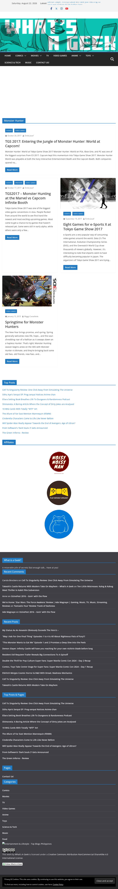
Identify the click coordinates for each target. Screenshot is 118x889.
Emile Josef (29, 135)
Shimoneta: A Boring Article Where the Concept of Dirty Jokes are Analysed (38, 404)
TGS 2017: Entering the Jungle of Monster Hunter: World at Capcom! (52, 143)
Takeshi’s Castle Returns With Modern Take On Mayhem (29, 685)
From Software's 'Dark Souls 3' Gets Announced (25, 428)
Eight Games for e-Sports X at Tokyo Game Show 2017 (87, 226)
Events (9, 131)
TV (47, 55)
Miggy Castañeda (31, 316)
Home (8, 55)
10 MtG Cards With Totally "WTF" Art (19, 408)
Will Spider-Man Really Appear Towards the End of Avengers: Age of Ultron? (38, 423)
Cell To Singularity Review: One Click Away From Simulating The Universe (37, 389)
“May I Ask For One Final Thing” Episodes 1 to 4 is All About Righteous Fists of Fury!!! (43, 636)
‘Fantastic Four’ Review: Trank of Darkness (34, 606)
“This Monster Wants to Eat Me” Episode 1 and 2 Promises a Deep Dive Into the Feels (44, 642)
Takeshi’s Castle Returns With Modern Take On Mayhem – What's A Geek (38, 586)
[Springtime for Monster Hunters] (30, 291)
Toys (88, 55)
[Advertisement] (59, 96)
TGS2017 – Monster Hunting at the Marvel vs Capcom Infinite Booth (28, 198)
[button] (24, 56)
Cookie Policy (58, 884)
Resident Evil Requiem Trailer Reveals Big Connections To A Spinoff (35, 654)
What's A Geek (22, 854)
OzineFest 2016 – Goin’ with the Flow (29, 596)
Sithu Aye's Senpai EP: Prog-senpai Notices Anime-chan (29, 394)
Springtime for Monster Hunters (24, 324)
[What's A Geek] (59, 20)
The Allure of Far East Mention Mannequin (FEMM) (26, 413)
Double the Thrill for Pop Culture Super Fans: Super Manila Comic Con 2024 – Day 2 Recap (46, 660)
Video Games (60, 55)
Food (4, 839)
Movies (35, 55)
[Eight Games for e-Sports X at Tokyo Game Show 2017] (88, 193)
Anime (75, 55)
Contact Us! (42, 62)
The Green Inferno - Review (15, 432)
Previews (18, 183)
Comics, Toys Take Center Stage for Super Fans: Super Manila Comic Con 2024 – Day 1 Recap (47, 666)
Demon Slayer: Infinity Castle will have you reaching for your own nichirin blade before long (74, 5)
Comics (19, 55)
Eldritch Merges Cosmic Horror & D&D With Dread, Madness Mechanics (37, 673)
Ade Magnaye (9, 612)
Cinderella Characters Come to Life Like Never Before (27, 418)
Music (28, 62)
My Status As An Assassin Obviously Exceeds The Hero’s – (30, 630)
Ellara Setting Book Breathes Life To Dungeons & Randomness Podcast (36, 399)
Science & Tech (13, 62)
